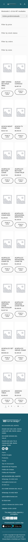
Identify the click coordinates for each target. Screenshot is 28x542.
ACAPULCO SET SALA (7, 349)
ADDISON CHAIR (18, 392)
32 (18, 406)
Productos (5, 458)
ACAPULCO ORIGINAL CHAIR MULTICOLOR (6, 304)
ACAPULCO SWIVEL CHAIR (20, 349)
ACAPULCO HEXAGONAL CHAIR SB (19, 259)
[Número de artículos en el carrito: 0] (20, 4)
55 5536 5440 (6, 500)
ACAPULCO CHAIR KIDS (5, 214)
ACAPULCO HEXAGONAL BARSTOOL (19, 215)
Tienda (4, 461)
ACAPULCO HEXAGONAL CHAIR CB (6, 259)
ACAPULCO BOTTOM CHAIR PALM (19, 170)
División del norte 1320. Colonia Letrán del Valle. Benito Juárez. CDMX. (12, 431)
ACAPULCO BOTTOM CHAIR (5, 170)
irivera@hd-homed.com (9, 482)
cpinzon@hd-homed (8, 496)
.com (15, 496)
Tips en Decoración (8, 464)
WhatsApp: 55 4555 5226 (10, 479)
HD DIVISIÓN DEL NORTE (10, 425)
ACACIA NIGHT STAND (6, 127)
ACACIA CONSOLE (18, 83)
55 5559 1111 (5, 485)
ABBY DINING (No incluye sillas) (6, 83)
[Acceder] (24, 4)
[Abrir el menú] (4, 4)
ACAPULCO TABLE (5, 392)
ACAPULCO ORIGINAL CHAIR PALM (19, 304)
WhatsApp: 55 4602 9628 (10, 492)
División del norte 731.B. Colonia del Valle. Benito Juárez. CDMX (9, 443)
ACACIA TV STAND (19, 127)
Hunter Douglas (7, 455)
